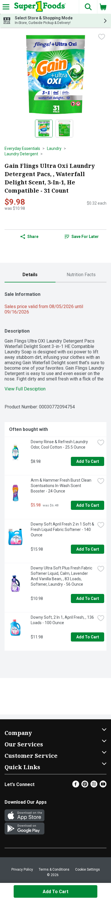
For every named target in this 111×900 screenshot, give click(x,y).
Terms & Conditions (54, 870)
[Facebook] (75, 786)
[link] (81, 236)
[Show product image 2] (64, 128)
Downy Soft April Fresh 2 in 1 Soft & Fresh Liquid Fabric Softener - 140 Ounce (63, 529)
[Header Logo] (39, 7)
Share (32, 236)
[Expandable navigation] (6, 6)
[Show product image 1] (44, 128)
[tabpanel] (55, 468)
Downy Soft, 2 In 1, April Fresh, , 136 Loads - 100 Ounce (63, 620)
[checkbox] (101, 36)
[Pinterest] (84, 786)
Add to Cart (87, 461)
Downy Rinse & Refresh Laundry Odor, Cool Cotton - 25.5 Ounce (60, 444)
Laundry (54, 148)
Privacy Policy (22, 870)
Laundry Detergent (21, 154)
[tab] (30, 274)
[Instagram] (94, 786)
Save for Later (85, 236)
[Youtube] (103, 786)
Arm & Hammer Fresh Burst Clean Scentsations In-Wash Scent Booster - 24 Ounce (61, 485)
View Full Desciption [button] (25, 389)
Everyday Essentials (22, 148)
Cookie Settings (87, 870)
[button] (88, 7)
